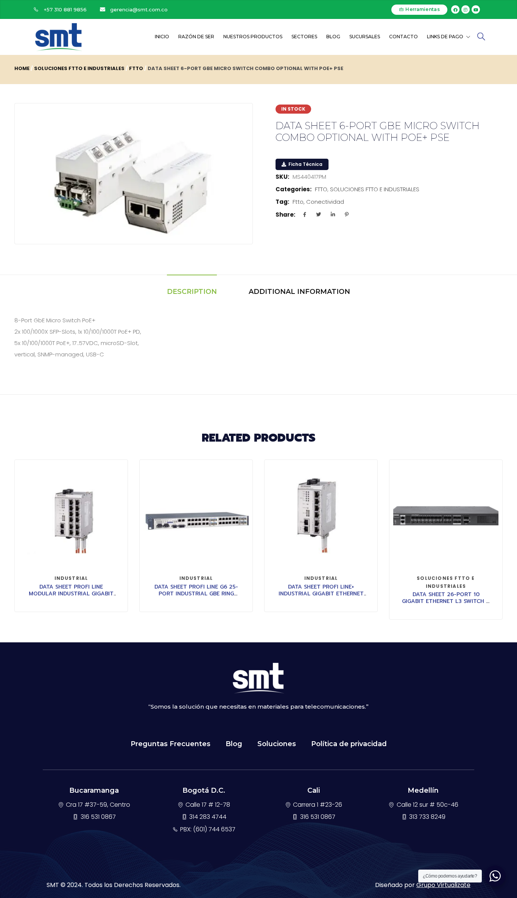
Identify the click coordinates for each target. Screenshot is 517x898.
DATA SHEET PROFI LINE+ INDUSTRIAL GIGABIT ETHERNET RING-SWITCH (321, 593)
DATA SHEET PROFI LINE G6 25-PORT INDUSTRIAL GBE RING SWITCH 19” (196, 593)
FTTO (136, 68)
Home (22, 68)
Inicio (162, 36)
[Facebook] (455, 9)
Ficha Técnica (304, 164)
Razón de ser (196, 36)
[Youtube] (476, 9)
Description (192, 291)
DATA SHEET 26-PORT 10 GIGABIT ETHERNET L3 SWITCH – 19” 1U (446, 601)
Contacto (403, 36)
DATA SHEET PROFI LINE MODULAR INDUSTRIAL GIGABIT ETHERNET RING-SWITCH (71, 593)
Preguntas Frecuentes (170, 744)
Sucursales (364, 36)
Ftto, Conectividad (318, 202)
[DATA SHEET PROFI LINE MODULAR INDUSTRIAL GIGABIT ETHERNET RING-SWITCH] (71, 516)
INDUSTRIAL (71, 578)
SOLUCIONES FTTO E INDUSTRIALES (79, 68)
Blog (333, 36)
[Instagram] (465, 9)
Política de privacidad (349, 744)
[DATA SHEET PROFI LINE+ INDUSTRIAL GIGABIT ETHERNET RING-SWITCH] (321, 516)
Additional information (299, 291)
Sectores (304, 36)
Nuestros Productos (252, 36)
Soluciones (276, 744)
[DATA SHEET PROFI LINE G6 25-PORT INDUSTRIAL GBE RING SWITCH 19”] (196, 516)
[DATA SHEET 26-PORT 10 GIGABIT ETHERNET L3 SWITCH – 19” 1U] (445, 516)
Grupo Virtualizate (443, 885)
